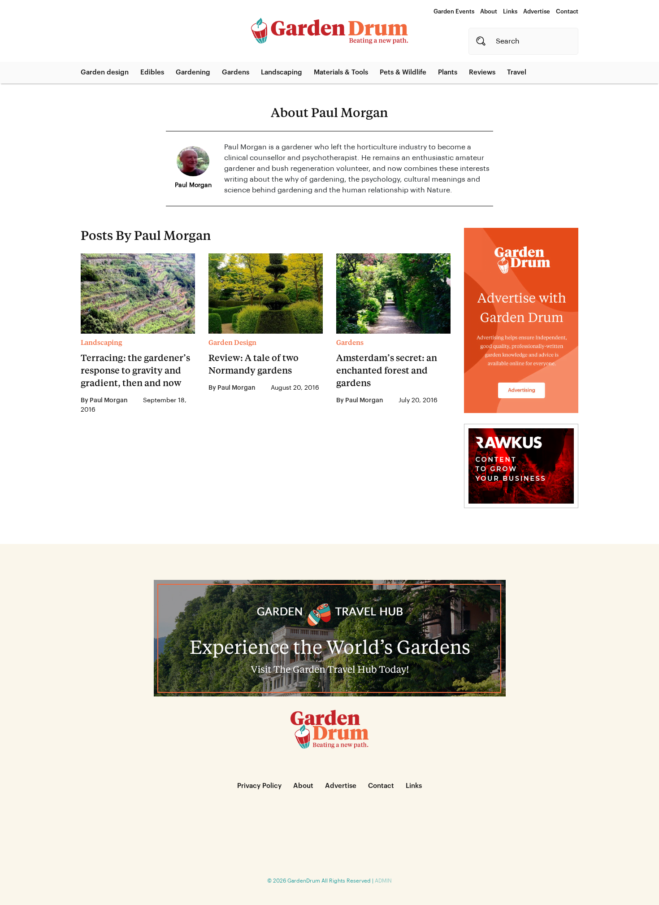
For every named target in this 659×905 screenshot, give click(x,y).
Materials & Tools (341, 72)
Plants (447, 72)
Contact (567, 11)
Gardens (235, 72)
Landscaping (281, 72)
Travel (516, 72)
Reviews (482, 72)
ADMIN (383, 880)
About (488, 11)
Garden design (105, 72)
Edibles (152, 72)
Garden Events (454, 11)
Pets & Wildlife (403, 72)
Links (510, 11)
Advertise (536, 11)
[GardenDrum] (329, 31)
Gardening (193, 72)
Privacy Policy (259, 786)
